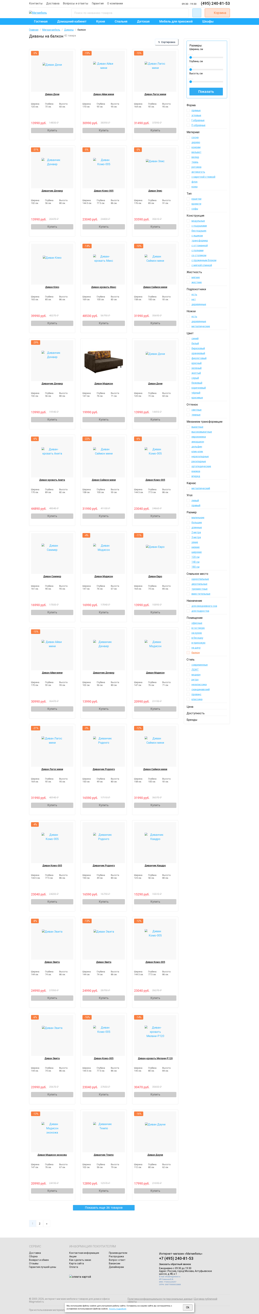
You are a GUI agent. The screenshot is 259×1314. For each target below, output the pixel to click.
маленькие (198, 517)
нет (194, 299)
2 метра (196, 532)
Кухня (100, 21)
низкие (196, 547)
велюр (195, 157)
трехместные (200, 588)
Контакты (36, 3)
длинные (197, 527)
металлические (201, 326)
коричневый (199, 387)
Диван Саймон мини (155, 287)
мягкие (196, 277)
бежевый (197, 382)
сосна (195, 137)
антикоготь (198, 171)
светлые (197, 409)
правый (196, 505)
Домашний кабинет (72, 21)
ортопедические (201, 466)
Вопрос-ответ (117, 1260)
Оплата (73, 1267)
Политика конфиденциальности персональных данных (160, 1298)
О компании (115, 3)
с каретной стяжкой (203, 176)
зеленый (197, 368)
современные (200, 664)
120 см (195, 557)
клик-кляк (197, 451)
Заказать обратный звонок (175, 1264)
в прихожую (198, 642)
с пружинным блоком (204, 260)
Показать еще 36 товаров (104, 1207)
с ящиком (197, 235)
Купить (52, 130)
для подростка (200, 610)
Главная (33, 29)
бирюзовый (198, 348)
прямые (196, 110)
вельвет (196, 152)
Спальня (121, 21)
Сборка (33, 1256)
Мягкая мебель (51, 29)
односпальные (200, 579)
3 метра (196, 537)
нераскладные (200, 456)
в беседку (197, 637)
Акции (72, 1256)
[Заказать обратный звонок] (196, 12)
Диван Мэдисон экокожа (52, 1154)
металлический (201, 488)
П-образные (198, 125)
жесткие (197, 282)
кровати (196, 203)
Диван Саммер (52, 576)
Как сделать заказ (80, 1260)
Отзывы (33, 1263)
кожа (195, 186)
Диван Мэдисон (103, 383)
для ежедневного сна (204, 606)
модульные (198, 220)
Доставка (52, 3)
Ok (187, 1307)
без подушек (199, 230)
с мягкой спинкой (202, 265)
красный (197, 363)
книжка (196, 471)
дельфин (197, 446)
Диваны (69, 29)
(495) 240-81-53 (215, 3)
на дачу (196, 647)
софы (195, 208)
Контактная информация (84, 1252)
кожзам (196, 147)
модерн (196, 674)
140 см (195, 562)
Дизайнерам (116, 1267)
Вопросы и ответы (75, 3)
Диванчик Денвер (52, 190)
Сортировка (166, 42)
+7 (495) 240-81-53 (176, 1258)
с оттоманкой (200, 245)
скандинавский (201, 689)
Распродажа (116, 1256)
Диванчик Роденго (104, 769)
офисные (197, 623)
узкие (195, 542)
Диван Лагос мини (155, 94)
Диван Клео (52, 287)
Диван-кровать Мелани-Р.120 (155, 1058)
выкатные (197, 426)
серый (195, 377)
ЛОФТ (195, 669)
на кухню (197, 632)
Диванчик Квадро (155, 865)
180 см (195, 566)
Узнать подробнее (117, 1309)
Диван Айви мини (103, 94)
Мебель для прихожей (176, 21)
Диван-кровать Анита (52, 479)
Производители (118, 1252)
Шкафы (208, 21)
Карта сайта (76, 1263)
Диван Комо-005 (103, 190)
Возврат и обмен (39, 1260)
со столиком (199, 255)
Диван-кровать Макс (103, 287)
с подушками (199, 225)
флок (195, 181)
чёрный (196, 392)
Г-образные (198, 120)
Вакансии (114, 1263)
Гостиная (41, 21)
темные (196, 414)
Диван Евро (155, 576)
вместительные (201, 593)
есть (194, 294)
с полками (198, 250)
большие (197, 522)
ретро (195, 679)
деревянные (199, 304)
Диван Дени (52, 94)
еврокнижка (199, 436)
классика (197, 699)
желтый (196, 373)
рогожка (196, 167)
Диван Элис (155, 190)
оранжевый (198, 353)
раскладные (199, 461)
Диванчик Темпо (104, 1154)
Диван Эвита (52, 962)
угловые (196, 115)
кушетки (196, 198)
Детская (143, 21)
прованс (196, 694)
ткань (195, 162)
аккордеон (198, 441)
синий (195, 338)
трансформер (200, 240)
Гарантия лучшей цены (42, 1267)
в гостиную (198, 628)
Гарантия (98, 3)
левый (195, 500)
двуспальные (199, 584)
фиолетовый (199, 358)
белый (195, 343)
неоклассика (199, 684)
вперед (196, 476)
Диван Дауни (155, 1154)
